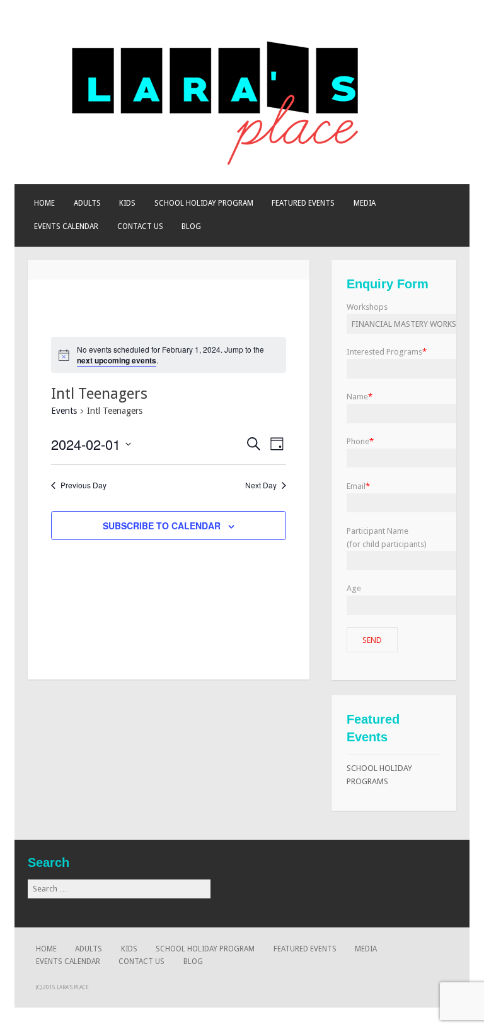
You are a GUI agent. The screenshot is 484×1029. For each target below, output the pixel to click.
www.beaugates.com (370, 861)
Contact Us (140, 226)
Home (44, 203)
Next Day (261, 485)
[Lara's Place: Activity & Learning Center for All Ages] (217, 162)
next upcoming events (116, 360)
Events (64, 411)
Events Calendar (66, 226)
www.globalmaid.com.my (280, 861)
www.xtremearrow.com (277, 874)
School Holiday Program (203, 203)
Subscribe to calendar (162, 525)
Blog (191, 226)
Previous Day (83, 485)
